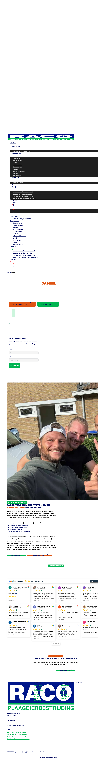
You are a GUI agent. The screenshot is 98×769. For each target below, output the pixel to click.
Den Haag (64, 692)
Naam (10, 350)
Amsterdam (65, 685)
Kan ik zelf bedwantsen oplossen (19, 531)
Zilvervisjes (37, 700)
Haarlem (63, 688)
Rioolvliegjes (38, 696)
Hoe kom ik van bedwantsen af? (17, 732)
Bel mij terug (14, 365)
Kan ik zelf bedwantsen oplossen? (18, 739)
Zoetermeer (65, 696)
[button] (22, 304)
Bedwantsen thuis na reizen (17, 529)
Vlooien (36, 703)
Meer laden (56, 643)
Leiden (63, 690)
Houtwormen (38, 688)
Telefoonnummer (14, 357)
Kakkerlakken (38, 690)
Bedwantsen (38, 685)
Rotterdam (64, 694)
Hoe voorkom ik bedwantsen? (17, 734)
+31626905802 (11, 720)
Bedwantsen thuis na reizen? (16, 737)
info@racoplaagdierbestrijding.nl (16, 725)
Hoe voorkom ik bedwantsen (17, 527)
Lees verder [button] (11, 600)
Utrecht (63, 698)
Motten (36, 694)
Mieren (36, 692)
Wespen (36, 698)
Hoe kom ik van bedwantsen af (18, 525)
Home (9, 272)
